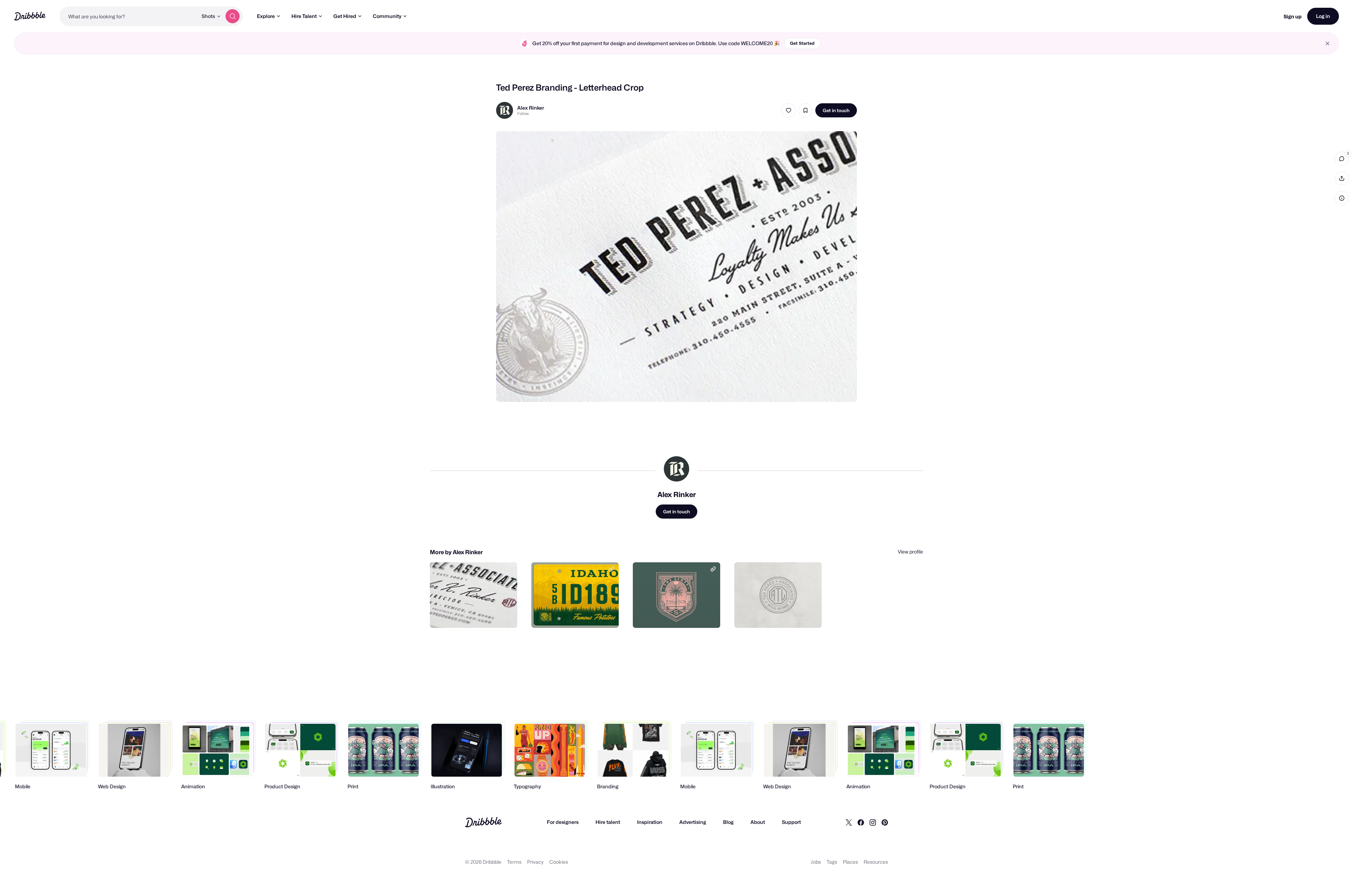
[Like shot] (788, 110)
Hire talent (607, 822)
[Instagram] (873, 822)
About (757, 822)
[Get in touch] (476, 615)
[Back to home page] (29, 16)
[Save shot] (805, 110)
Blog (728, 822)
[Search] (233, 16)
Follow (523, 113)
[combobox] (128, 16)
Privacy (535, 862)
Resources (876, 862)
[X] (849, 822)
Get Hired (344, 16)
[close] (1327, 43)
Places (850, 862)
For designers (563, 822)
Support (791, 822)
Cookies (558, 862)
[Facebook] (861, 822)
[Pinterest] (885, 822)
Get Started (802, 43)
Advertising (692, 822)
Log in (1323, 16)
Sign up (1293, 16)
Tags (832, 862)
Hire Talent (304, 16)
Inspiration (649, 822)
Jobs (816, 862)
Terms (514, 862)
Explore (266, 16)
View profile (910, 552)
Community (387, 16)
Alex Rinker (530, 108)
